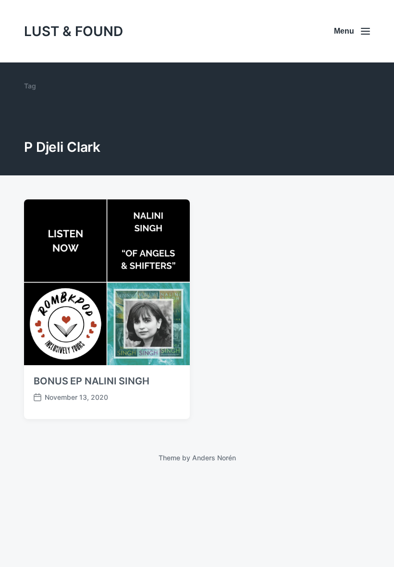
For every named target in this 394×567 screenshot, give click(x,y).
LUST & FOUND (73, 31)
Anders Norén (214, 458)
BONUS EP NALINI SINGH (91, 381)
